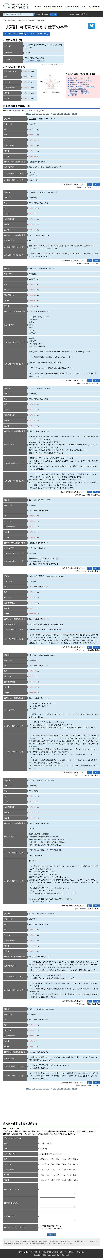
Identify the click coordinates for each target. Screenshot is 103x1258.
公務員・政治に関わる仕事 (24, 20)
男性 (43, 1143)
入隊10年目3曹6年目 (36, 576)
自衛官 (72, 87)
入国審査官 (74, 84)
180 (47, 114)
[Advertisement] (83, 56)
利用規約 (71, 1252)
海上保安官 (85, 84)
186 (68, 114)
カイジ (31, 388)
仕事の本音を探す (12, 20)
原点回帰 (32, 119)
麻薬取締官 (74, 93)
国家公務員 (74, 78)
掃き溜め (32, 655)
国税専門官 (83, 82)
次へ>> (74, 114)
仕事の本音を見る (48, 1252)
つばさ (31, 780)
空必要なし (33, 192)
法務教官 (73, 82)
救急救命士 (74, 91)
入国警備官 (74, 95)
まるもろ (32, 268)
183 (58, 114)
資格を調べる (94, 7)
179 (44, 114)
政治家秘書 (90, 87)
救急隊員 (84, 91)
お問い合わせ (80, 1252)
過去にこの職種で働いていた (52, 1228)
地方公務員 (85, 78)
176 (33, 114)
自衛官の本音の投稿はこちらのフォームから (26, 33)
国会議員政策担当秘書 (78, 89)
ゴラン (31, 1009)
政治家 (80, 87)
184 (61, 114)
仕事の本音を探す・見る (75, 7)
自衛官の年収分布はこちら (35, 61)
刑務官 (88, 80)
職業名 (38, 14)
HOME (38, 7)
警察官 (72, 80)
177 (37, 114)
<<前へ (28, 114)
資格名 (46, 14)
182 (54, 114)
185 (65, 114)
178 (40, 114)
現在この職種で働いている (51, 1226)
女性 (49, 1143)
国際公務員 (85, 93)
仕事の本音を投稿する (53, 7)
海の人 (31, 913)
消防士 (80, 80)
